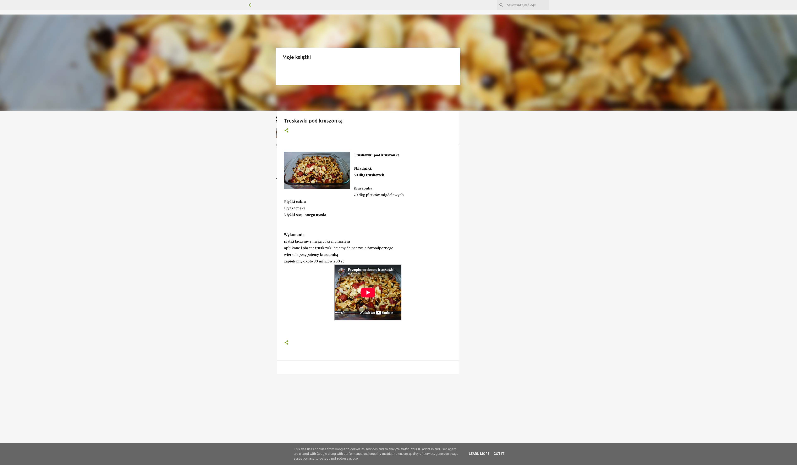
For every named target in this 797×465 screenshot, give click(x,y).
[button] (286, 131)
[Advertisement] (368, 409)
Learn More (479, 454)
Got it (499, 454)
